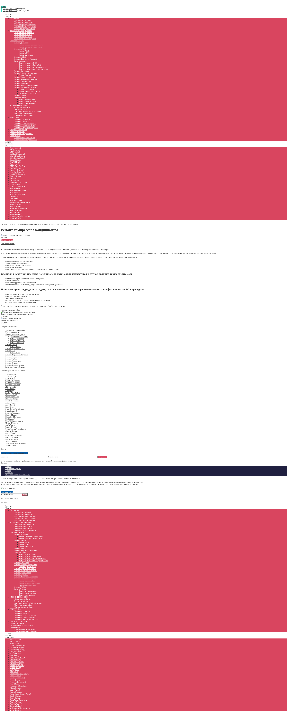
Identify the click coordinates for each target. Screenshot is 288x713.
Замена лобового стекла (28, 591)
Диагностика (15, 510)
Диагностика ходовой (22, 512)
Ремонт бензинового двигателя (31, 536)
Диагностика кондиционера (25, 518)
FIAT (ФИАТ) (10, 389)
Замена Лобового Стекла (15, 367)
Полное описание (8, 244)
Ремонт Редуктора (21, 575)
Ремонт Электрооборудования (26, 577)
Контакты (9, 635)
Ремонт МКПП (20, 548)
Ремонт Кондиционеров (14, 365)
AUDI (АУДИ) (10, 377)
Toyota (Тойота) (11, 441)
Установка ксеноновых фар (24, 617)
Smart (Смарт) (10, 433)
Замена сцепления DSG (28, 555)
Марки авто (9, 637)
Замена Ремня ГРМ (17, 341)
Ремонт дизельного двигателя (30, 538)
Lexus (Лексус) (11, 411)
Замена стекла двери (27, 595)
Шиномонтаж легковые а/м (24, 629)
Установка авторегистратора (25, 615)
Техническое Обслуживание (21, 522)
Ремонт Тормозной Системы (25, 569)
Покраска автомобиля (18, 621)
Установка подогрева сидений (26, 619)
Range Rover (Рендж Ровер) (15, 429)
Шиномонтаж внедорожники (25, 631)
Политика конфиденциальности (63, 461)
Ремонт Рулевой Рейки (27, 567)
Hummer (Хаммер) (12, 397)
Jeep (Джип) (10, 405)
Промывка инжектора (27, 585)
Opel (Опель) (10, 425)
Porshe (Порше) (11, 427)
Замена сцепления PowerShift (30, 557)
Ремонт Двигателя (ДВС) (15, 335)
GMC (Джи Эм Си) (12, 393)
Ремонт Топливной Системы (25, 579)
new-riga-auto (144, 5)
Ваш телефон (53, 457)
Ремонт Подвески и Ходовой (16, 355)
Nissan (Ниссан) (11, 423)
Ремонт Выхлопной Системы (25, 571)
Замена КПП (15, 353)
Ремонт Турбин (11, 359)
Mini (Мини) (10, 419)
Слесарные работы (17, 532)
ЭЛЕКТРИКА (15, 609)
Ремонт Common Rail (27, 581)
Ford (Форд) (10, 391)
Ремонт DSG (24, 544)
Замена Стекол (20, 589)
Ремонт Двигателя (21, 534)
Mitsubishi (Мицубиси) (14, 421)
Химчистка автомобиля (23, 607)
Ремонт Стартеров (12, 363)
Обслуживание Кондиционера (21, 625)
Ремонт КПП (10, 351)
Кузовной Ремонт (12, 333)
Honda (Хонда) (11, 395)
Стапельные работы (22, 599)
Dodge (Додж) (10, 387)
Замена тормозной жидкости (25, 530)
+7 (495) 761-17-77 (10, 9)
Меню (3, 7)
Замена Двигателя (17, 339)
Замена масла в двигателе (24, 524)
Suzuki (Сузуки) (11, 439)
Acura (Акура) (10, 375)
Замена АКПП (15, 347)
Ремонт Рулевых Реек (13, 357)
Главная (8, 506)
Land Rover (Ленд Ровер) (14, 409)
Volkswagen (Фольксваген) (15, 443)
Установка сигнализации (24, 611)
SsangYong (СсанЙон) (13, 435)
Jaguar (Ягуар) (10, 403)
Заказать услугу (7, 240)
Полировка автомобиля (23, 605)
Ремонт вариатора (26, 546)
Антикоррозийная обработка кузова (28, 603)
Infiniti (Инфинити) (12, 401)
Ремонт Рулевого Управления (25, 565)
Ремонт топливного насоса (29, 583)
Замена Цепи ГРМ (17, 343)
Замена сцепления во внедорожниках (33, 561)
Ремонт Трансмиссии (22, 573)
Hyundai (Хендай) (12, 399)
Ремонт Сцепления (21, 563)
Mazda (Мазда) (11, 415)
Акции (8, 633)
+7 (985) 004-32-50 (10, 11)
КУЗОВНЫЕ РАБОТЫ (19, 597)
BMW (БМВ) (10, 379)
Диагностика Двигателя (19, 337)
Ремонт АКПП (11, 345)
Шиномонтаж (15, 627)
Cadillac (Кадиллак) (12, 381)
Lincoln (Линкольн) (12, 413)
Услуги (8, 508)
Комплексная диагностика (24, 520)
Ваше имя (5, 457)
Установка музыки (21, 613)
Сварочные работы (17, 623)
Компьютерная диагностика (25, 516)
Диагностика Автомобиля (15, 331)
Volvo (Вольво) (11, 445)
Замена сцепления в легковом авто (32, 559)
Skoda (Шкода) (11, 431)
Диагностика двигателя (23, 514)
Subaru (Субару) (11, 437)
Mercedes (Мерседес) (13, 417)
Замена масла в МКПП (23, 526)
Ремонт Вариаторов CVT (15, 349)
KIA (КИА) (9, 407)
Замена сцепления (21, 553)
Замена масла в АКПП (23, 528)
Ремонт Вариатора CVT (10, 320)
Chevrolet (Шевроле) (13, 383)
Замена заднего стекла (27, 593)
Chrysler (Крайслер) (12, 385)
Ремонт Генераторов (13, 361)
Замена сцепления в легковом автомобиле (17, 314)
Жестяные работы (21, 601)
